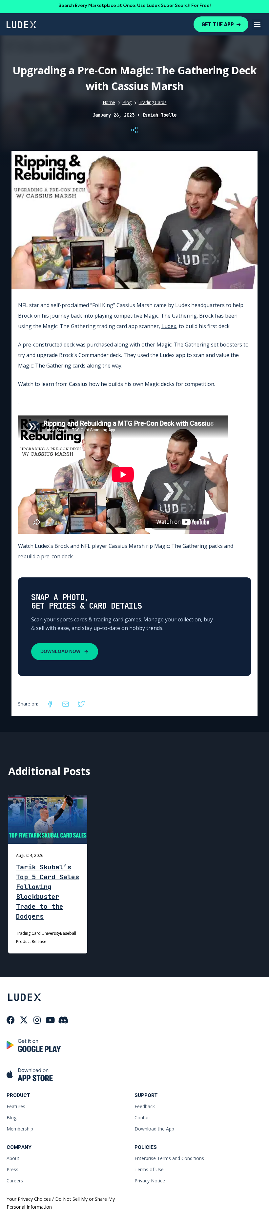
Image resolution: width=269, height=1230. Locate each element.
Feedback (144, 1106)
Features (16, 1106)
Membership (20, 1129)
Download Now (60, 651)
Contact (142, 1117)
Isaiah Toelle (159, 115)
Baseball (68, 933)
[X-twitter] (24, 1020)
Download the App (154, 1129)
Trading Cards (153, 102)
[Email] (65, 704)
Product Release (31, 941)
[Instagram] (37, 1020)
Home (109, 102)
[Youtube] (50, 1020)
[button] (257, 24)
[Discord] (63, 1020)
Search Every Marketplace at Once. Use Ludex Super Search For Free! (134, 5)
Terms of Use (149, 1169)
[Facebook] (50, 704)
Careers (15, 1180)
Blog (127, 102)
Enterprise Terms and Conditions (169, 1158)
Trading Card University (38, 933)
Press (12, 1169)
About (13, 1158)
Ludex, (169, 326)
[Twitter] (81, 704)
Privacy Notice (149, 1180)
